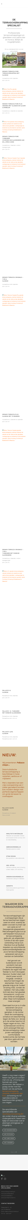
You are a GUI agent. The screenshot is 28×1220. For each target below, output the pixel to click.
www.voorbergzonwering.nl (8, 1191)
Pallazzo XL (6, 690)
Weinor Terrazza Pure (10, 71)
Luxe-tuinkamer (8, 1142)
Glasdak (5, 810)
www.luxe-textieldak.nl (6, 1195)
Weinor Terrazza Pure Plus (12, 104)
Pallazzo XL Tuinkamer (10, 711)
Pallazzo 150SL (7, 731)
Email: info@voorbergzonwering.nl (10, 1211)
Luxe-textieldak (8, 1134)
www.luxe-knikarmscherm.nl (8, 1197)
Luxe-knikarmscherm (10, 1130)
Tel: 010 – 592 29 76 (6, 1213)
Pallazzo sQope (8, 808)
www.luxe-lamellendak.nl (7, 1193)
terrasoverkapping (10, 1091)
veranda (5, 1093)
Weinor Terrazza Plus (10, 414)
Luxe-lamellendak (9, 1138)
